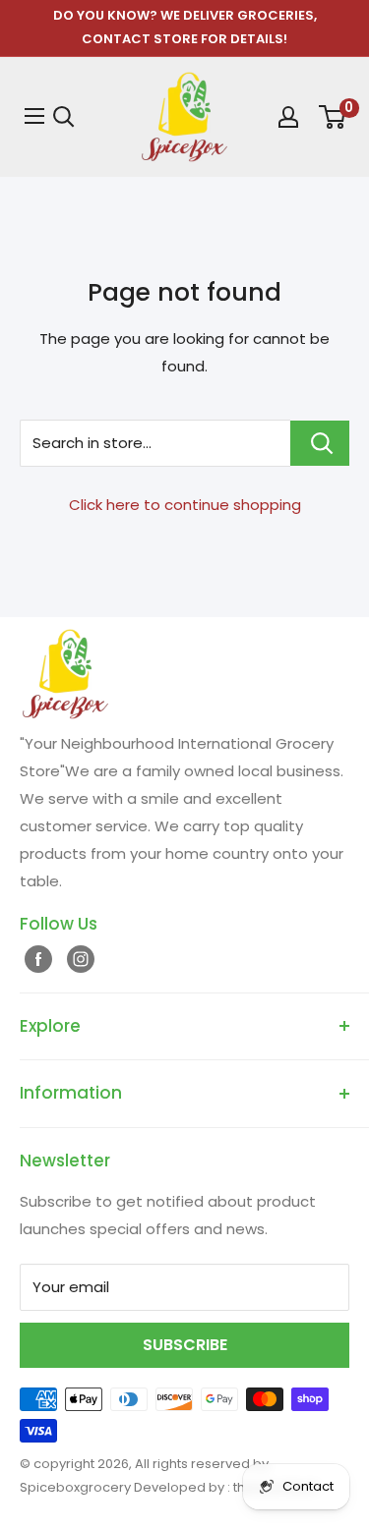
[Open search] (64, 117)
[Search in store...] (319, 443)
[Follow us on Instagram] (78, 958)
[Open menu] (32, 116)
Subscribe (185, 1344)
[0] (330, 117)
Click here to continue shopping (185, 504)
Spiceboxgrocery (77, 1487)
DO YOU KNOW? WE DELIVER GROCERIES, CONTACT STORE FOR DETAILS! (185, 27)
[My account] (286, 117)
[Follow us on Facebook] (36, 958)
